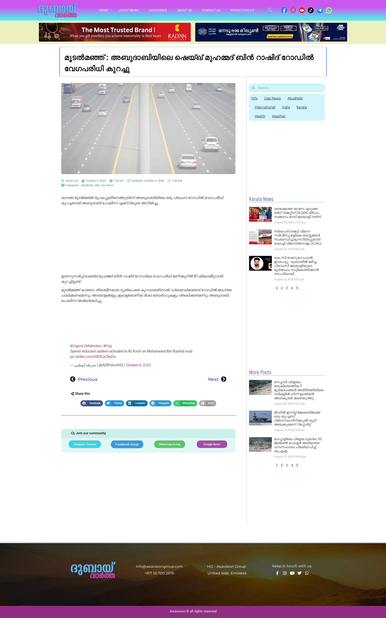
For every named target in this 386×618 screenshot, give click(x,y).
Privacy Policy (242, 10)
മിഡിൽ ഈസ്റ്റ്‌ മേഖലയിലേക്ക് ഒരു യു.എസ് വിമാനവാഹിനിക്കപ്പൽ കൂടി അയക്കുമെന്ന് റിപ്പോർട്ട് (297, 418)
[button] (270, 10)
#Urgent (76, 346)
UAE (96, 185)
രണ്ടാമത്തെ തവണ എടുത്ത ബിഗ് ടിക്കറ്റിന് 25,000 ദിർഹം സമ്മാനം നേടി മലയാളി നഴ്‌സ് (297, 213)
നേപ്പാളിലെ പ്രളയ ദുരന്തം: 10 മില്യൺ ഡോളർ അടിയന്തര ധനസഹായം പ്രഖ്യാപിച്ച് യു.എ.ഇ (298, 445)
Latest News (128, 10)
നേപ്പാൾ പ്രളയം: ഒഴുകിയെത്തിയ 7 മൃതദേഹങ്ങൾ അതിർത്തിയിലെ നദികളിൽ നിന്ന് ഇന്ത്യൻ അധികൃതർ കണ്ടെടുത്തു (298, 390)
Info (254, 98)
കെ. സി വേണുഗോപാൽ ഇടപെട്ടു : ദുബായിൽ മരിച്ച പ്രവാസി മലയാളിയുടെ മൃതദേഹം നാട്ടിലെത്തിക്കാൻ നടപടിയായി (296, 265)
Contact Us (211, 10)
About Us (184, 10)
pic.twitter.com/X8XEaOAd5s (93, 356)
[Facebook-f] (277, 573)
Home (103, 10)
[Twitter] (300, 573)
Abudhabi (87, 185)
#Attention (94, 346)
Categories (158, 10)
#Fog (107, 346)
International (265, 107)
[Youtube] (292, 573)
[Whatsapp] (307, 573)
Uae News (107, 185)
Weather (279, 116)
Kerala (302, 107)
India (286, 107)
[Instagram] (285, 573)
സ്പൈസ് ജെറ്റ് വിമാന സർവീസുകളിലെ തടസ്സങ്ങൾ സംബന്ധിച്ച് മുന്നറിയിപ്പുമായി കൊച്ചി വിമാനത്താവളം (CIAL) (297, 237)
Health (260, 116)
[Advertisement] (148, 240)
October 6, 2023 (138, 365)
